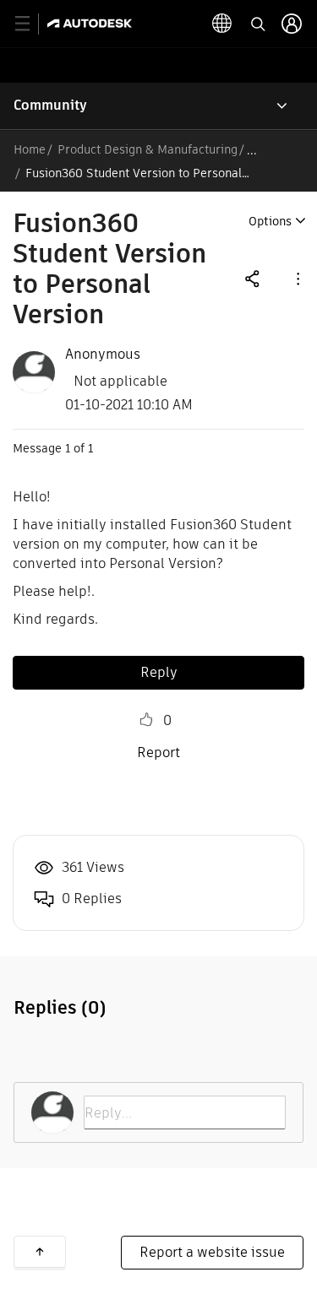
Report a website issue (212, 1252)
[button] (296, 278)
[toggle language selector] (222, 23)
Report (158, 752)
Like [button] (146, 720)
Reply (159, 672)
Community (50, 105)
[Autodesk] (91, 23)
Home (30, 149)
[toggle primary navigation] (31, 24)
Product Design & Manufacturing (147, 149)
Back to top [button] (40, 1252)
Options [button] (270, 221)
